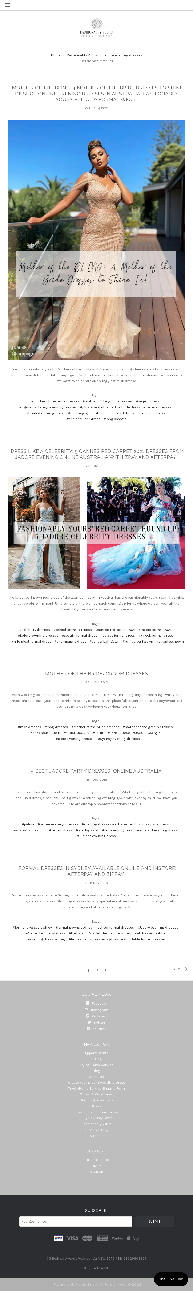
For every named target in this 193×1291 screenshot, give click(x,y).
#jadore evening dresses (38, 635)
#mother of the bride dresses (55, 401)
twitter (99, 1022)
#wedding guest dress (86, 413)
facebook (99, 1003)
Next (178, 969)
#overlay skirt (87, 830)
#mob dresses (29, 727)
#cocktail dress (121, 413)
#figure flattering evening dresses (48, 407)
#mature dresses (157, 407)
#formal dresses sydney (32, 927)
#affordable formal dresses (143, 939)
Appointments (96, 1053)
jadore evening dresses (123, 55)
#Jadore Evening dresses (74, 739)
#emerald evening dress (157, 830)
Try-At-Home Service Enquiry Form (96, 1088)
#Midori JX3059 (76, 733)
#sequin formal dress (79, 635)
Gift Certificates (96, 1160)
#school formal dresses (72, 629)
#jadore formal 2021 (155, 629)
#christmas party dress (149, 824)
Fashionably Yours (82, 55)
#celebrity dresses (34, 629)
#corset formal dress (118, 635)
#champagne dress (70, 641)
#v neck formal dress (155, 635)
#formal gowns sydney (73, 927)
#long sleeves (115, 419)
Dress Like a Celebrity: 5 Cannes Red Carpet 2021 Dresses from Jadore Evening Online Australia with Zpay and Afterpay (97, 454)
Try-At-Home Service (96, 1065)
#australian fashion (29, 830)
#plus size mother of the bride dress (110, 407)
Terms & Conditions (96, 1094)
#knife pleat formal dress (30, 641)
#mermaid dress (151, 413)
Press (96, 1106)
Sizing (96, 1059)
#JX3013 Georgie (147, 733)
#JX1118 (98, 733)
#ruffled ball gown (138, 641)
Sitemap (97, 1135)
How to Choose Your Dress (96, 1112)
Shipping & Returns (96, 1100)
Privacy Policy (96, 1130)
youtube (99, 1029)
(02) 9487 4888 (96, 1268)
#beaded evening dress (45, 413)
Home (55, 55)
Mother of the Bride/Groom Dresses (96, 674)
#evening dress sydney (46, 939)
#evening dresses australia (104, 824)
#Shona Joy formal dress (45, 933)
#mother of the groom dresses (108, 401)
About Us (96, 1076)
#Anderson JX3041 (45, 733)
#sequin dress (148, 401)
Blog (96, 1071)
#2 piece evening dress (96, 836)
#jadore (28, 824)
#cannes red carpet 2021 (115, 629)
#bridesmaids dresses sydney (93, 939)
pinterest (99, 1016)
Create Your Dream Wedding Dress (96, 1082)
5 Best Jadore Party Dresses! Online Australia (96, 771)
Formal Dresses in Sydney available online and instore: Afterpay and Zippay (97, 871)
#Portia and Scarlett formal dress (96, 933)
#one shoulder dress (83, 419)
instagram (99, 1010)
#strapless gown (170, 641)
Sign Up (96, 1171)
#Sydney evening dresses (119, 739)
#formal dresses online (146, 933)
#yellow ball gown (104, 641)
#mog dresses (56, 727)
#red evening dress (118, 830)
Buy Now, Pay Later (96, 1118)
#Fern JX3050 (119, 733)
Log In (97, 1165)
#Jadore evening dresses (157, 927)
